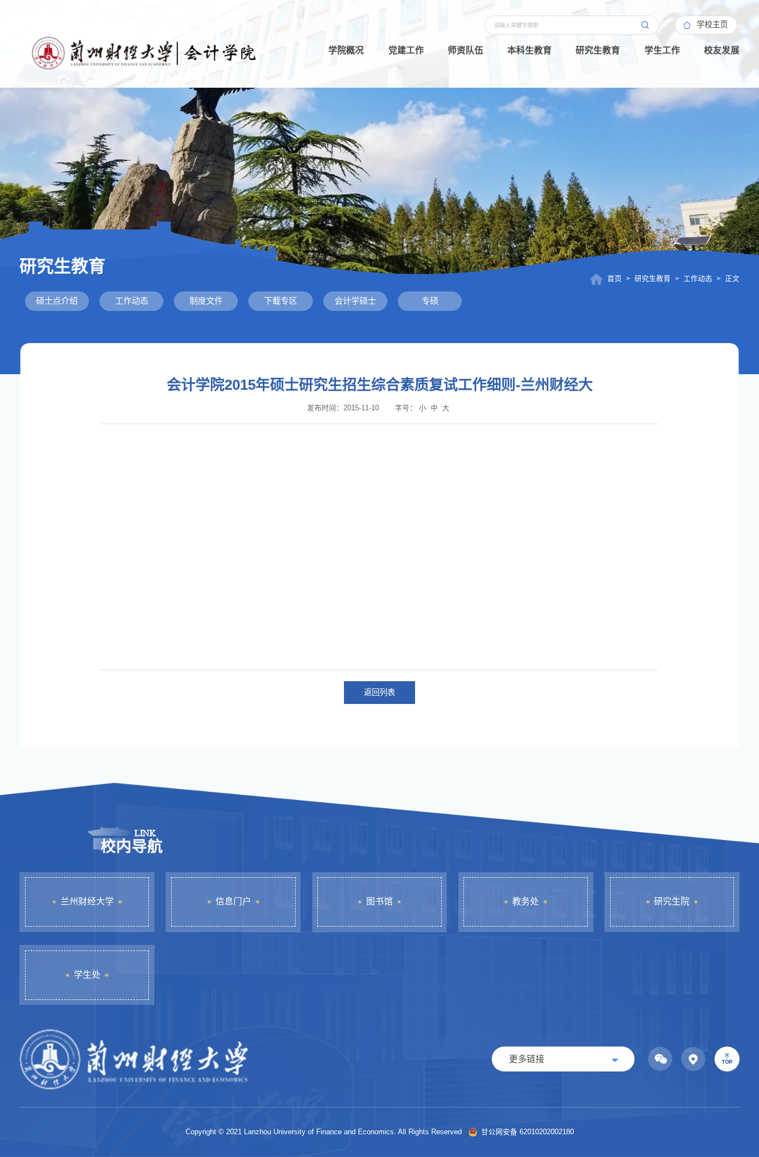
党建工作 (406, 50)
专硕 (430, 300)
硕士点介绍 (57, 300)
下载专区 (280, 300)
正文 (732, 279)
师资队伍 (465, 50)
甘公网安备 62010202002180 (526, 1132)
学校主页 (712, 24)
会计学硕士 (355, 300)
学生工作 (662, 50)
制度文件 (206, 300)
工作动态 (697, 279)
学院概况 (346, 50)
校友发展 (722, 50)
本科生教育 (529, 50)
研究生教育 (598, 50)
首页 (614, 279)
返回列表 (379, 692)
